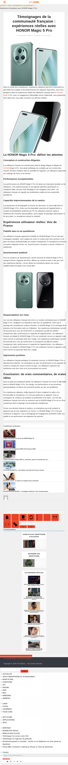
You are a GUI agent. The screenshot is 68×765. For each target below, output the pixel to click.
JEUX (4, 722)
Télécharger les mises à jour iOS (15, 736)
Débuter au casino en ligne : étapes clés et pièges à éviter (34, 585)
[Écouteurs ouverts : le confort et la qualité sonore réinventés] (9, 476)
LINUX (4, 704)
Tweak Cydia (7, 712)
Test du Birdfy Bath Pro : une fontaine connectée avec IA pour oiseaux (23, 470)
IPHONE (5, 687)
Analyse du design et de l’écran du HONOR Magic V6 (18, 438)
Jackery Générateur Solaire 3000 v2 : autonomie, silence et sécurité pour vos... (26, 459)
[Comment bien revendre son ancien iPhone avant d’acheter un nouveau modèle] (28, 563)
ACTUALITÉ (7, 674)
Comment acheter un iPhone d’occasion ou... (40, 544)
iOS (3, 685)
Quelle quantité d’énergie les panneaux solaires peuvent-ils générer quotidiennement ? (34, 649)
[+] (31, 527)
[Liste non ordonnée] (47, 517)
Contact (5, 752)
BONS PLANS (7, 679)
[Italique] (15, 517)
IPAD (4, 690)
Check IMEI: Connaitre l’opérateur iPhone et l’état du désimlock (27, 747)
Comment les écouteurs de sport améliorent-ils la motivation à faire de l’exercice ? (34, 636)
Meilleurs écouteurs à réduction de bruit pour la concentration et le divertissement (34, 611)
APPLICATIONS (8, 720)
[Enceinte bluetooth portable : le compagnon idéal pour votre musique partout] (9, 486)
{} (23, 527)
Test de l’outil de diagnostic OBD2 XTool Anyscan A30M (19, 449)
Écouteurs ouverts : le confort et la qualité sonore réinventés (20, 480)
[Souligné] (23, 517)
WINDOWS (6, 695)
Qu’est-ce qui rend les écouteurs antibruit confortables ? (34, 624)
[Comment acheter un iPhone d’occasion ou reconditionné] (29, 544)
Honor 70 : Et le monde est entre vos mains (16, 656)
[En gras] (7, 517)
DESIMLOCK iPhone (10, 731)
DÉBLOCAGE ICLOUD (11, 733)
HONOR (6, 168)
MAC (4, 693)
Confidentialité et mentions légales (18, 658)
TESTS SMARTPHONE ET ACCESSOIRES (18, 677)
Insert (24, 671)
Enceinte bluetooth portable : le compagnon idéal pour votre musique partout (25, 491)
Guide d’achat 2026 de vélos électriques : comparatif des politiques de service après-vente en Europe (34, 598)
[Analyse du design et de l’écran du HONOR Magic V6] (9, 433)
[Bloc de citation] (55, 517)
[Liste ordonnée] (39, 517)
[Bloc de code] (7, 524)
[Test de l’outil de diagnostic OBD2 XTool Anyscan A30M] (9, 444)
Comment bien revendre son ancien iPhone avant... (39, 563)
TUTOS (5, 706)
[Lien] (15, 524)
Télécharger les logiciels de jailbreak (17, 739)
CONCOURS (7, 682)
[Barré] (31, 517)
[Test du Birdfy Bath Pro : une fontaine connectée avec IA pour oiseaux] (9, 465)
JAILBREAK (7, 709)
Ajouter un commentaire (34, 35)
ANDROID (6, 698)
